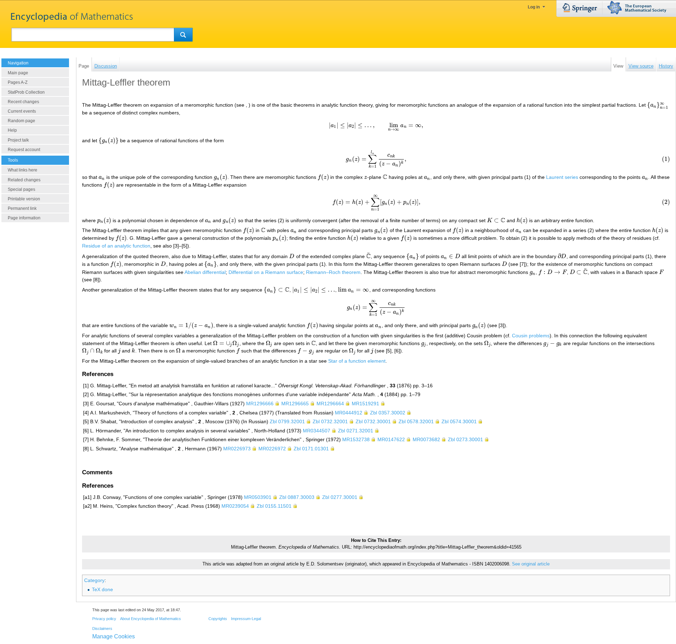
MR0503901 (257, 497)
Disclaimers (102, 628)
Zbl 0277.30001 (339, 497)
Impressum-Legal (246, 619)
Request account (24, 149)
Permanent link (22, 208)
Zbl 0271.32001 (355, 430)
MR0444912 (348, 412)
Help (12, 130)
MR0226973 (237, 448)
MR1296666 (260, 403)
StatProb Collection (26, 92)
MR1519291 (365, 403)
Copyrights (217, 619)
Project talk (18, 140)
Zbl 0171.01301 (311, 448)
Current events (22, 111)
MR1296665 (295, 403)
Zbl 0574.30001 (459, 421)
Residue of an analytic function (116, 246)
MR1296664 (330, 403)
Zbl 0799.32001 (287, 421)
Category (94, 580)
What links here (22, 170)
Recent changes (23, 101)
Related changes (24, 179)
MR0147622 (391, 439)
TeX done (102, 589)
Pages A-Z (17, 82)
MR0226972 (272, 448)
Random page (21, 120)
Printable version (24, 198)
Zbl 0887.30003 (296, 497)
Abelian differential (205, 272)
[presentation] (658, 105)
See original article (531, 564)
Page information (24, 217)
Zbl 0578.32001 (416, 421)
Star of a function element (357, 361)
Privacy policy (104, 619)
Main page (18, 72)
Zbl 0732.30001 (373, 421)
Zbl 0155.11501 (274, 506)
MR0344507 (316, 430)
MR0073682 (426, 439)
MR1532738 (356, 439)
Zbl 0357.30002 (387, 412)
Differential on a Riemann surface (266, 272)
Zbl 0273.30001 (465, 439)
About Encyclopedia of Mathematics (150, 619)
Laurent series (562, 177)
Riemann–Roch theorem (333, 272)
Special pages (21, 189)
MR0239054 (235, 506)
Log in (534, 7)
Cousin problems (531, 335)
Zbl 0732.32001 (330, 421)
